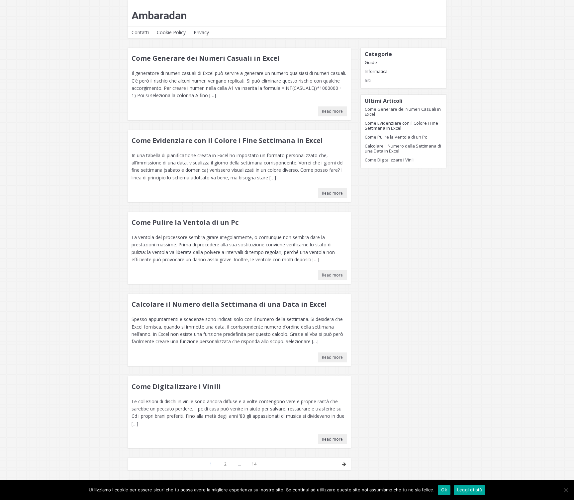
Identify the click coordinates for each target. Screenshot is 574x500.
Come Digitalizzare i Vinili (176, 386)
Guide (371, 62)
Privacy (201, 32)
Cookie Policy (171, 32)
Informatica (376, 71)
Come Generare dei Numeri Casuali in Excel (206, 58)
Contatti (140, 32)
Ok (444, 489)
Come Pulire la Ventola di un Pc (185, 222)
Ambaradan (159, 15)
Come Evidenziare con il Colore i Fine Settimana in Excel (227, 140)
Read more (332, 111)
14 (254, 464)
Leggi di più (469, 489)
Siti (368, 80)
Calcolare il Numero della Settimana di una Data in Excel (229, 304)
